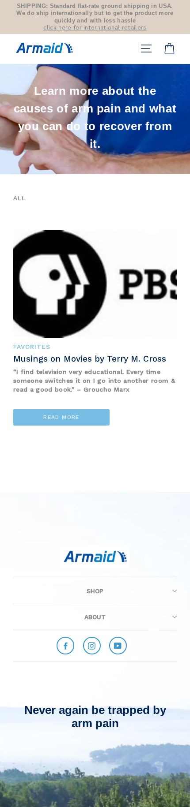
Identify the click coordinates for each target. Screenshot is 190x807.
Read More (61, 417)
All (19, 198)
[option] (95, 17)
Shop (95, 590)
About (95, 616)
